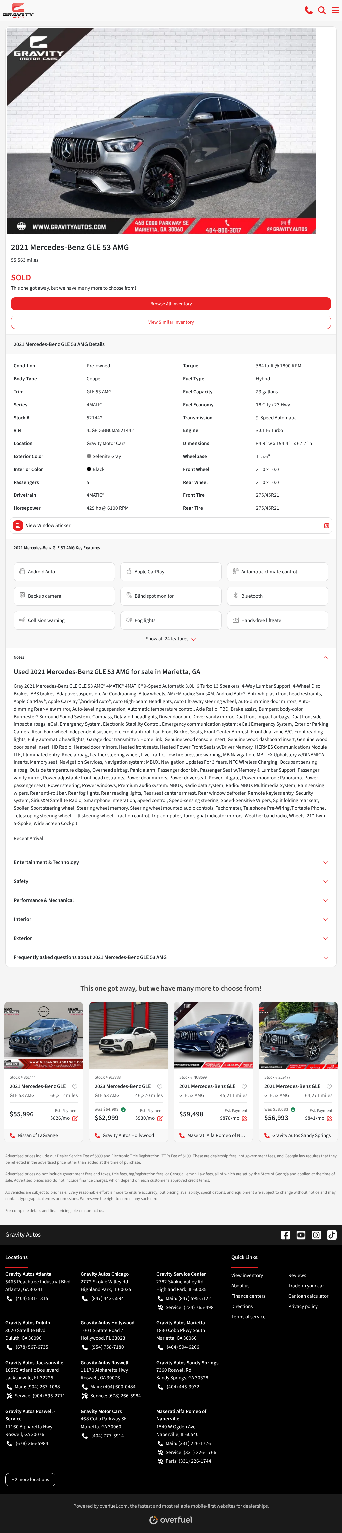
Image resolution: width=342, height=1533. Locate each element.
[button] (308, 10)
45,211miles (233, 1095)
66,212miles (64, 1095)
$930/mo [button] (149, 1115)
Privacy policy (303, 1306)
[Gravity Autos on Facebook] (283, 1234)
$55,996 (22, 1114)
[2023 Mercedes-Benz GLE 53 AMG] (128, 1035)
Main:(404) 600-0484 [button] (113, 1386)
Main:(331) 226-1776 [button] (188, 1443)
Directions (242, 1306)
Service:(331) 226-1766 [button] (191, 1452)
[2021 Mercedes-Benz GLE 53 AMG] (43, 1035)
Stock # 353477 (277, 1077)
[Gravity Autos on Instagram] (313, 1234)
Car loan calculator (308, 1296)
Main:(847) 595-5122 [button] (188, 1298)
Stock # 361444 (23, 1077)
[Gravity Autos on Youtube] (298, 1234)
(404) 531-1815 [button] (32, 1298)
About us (240, 1285)
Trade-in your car (306, 1285)
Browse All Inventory (171, 303)
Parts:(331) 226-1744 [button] (188, 1461)
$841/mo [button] (318, 1115)
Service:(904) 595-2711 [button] (40, 1395)
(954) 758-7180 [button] (107, 1347)
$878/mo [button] (233, 1115)
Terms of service (248, 1316)
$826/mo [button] (64, 1115)
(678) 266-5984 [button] (32, 1443)
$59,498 (191, 1114)
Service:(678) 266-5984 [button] (115, 1395)
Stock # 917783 (108, 1077)
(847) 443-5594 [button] (107, 1298)
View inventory (247, 1275)
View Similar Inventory (171, 322)
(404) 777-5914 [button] (107, 1435)
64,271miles (318, 1095)
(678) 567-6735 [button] (32, 1347)
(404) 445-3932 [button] (183, 1386)
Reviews (297, 1275)
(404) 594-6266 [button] (183, 1347)
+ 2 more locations (30, 1479)
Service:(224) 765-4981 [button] (191, 1307)
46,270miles (149, 1095)
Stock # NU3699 (193, 1077)
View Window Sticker (48, 525)
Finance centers (248, 1296)
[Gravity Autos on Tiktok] (329, 1234)
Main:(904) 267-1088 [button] (37, 1386)
